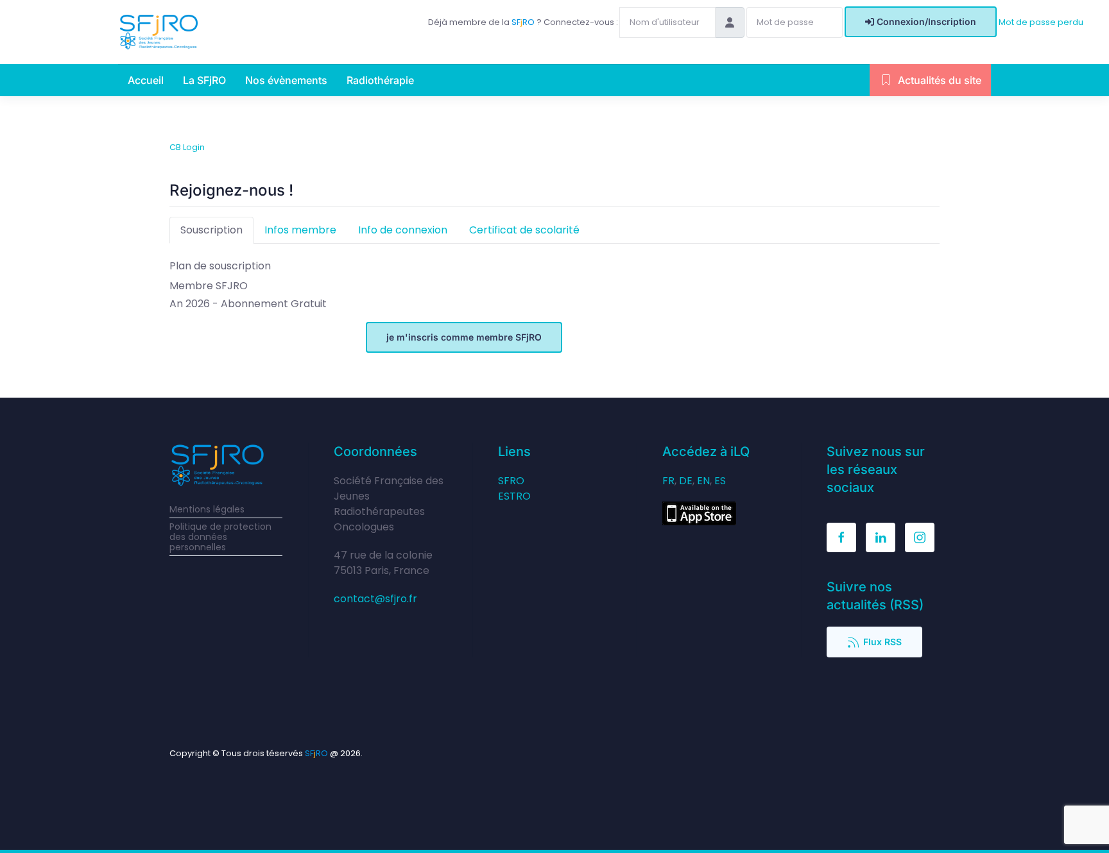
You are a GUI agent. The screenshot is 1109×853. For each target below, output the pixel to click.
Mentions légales (207, 509)
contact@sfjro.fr (375, 598)
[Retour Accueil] (159, 32)
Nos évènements (286, 80)
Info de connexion (402, 230)
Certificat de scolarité (524, 230)
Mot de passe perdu (1041, 22)
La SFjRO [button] (204, 80)
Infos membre (300, 230)
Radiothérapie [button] (380, 80)
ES (720, 480)
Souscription (211, 230)
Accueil (146, 80)
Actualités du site (939, 80)
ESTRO (514, 496)
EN (703, 480)
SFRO (511, 480)
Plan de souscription (220, 265)
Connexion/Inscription (926, 21)
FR (668, 480)
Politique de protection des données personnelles (220, 536)
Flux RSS (882, 641)
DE (685, 480)
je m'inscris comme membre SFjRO (464, 337)
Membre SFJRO (208, 285)
